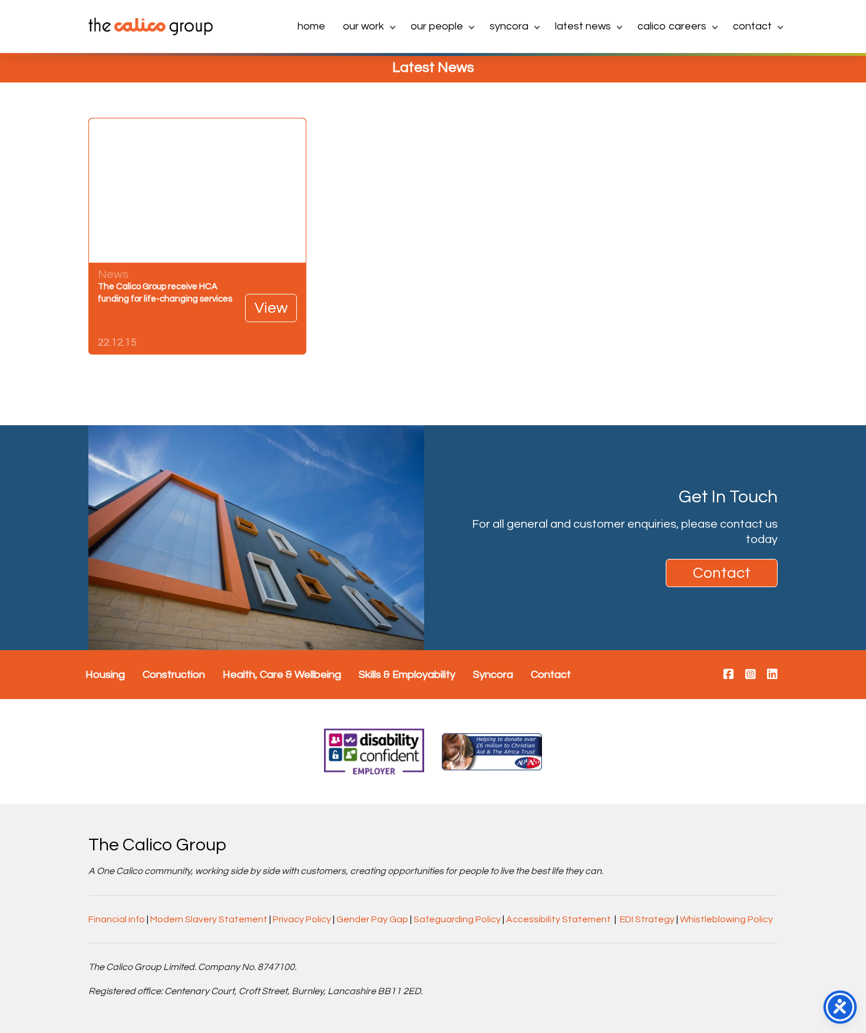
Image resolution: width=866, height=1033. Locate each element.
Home (311, 26)
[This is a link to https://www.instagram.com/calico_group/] (750, 675)
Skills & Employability (407, 674)
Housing (105, 674)
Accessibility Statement (558, 919)
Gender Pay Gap (372, 919)
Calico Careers (671, 26)
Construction (174, 674)
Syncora (509, 26)
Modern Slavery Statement (208, 919)
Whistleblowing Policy (726, 919)
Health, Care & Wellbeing (282, 674)
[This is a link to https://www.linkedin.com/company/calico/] (772, 675)
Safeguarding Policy (457, 919)
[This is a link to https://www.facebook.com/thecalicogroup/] (728, 675)
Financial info (116, 919)
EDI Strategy (647, 919)
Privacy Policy (302, 919)
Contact (752, 26)
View (270, 308)
